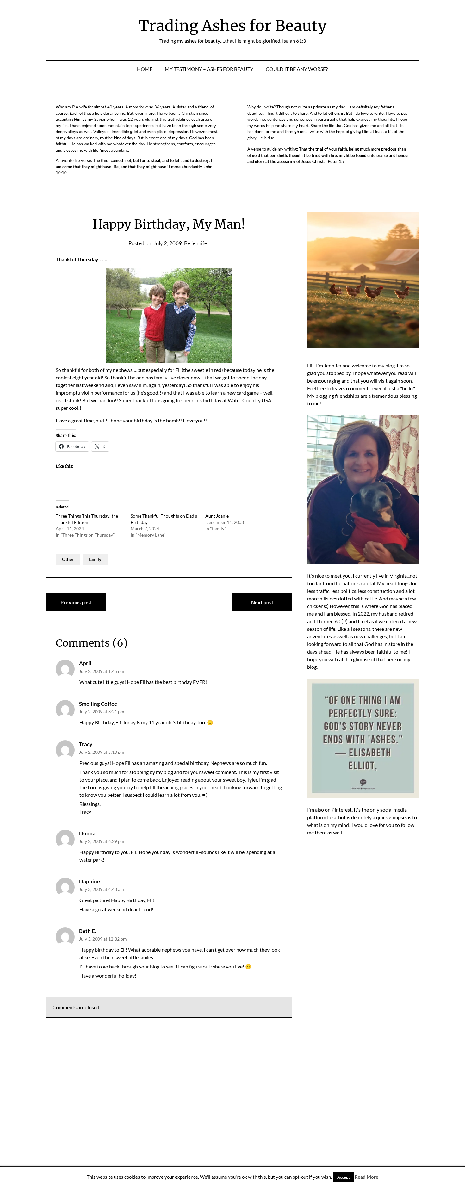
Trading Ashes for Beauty (232, 25)
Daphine (89, 881)
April (85, 663)
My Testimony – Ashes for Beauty (209, 69)
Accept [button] (343, 1177)
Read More (366, 1177)
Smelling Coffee (98, 703)
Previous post (75, 602)
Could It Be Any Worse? (297, 69)
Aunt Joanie (217, 516)
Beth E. (87, 931)
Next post (262, 602)
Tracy (85, 744)
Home (144, 69)
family (95, 559)
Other (68, 559)
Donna (87, 833)
